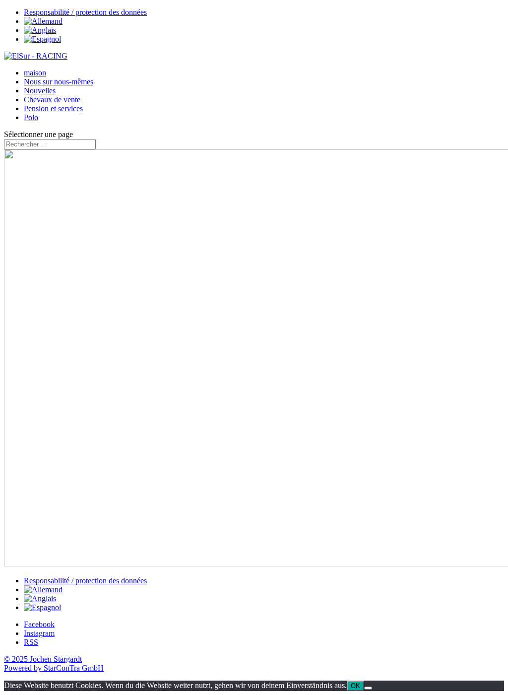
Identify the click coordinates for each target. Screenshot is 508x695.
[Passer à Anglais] (40, 30)
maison (35, 73)
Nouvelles (40, 90)
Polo (31, 117)
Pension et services (53, 108)
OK (355, 686)
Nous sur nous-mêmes (58, 81)
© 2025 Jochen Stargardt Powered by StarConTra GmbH (54, 663)
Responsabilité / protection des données (85, 12)
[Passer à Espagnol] (42, 39)
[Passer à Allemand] (43, 21)
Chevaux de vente (52, 99)
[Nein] (368, 688)
